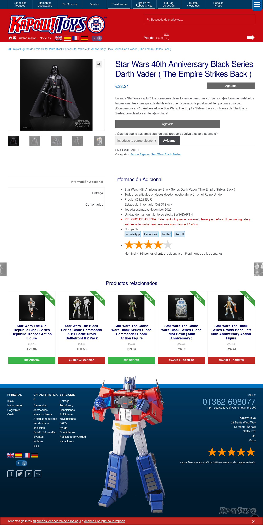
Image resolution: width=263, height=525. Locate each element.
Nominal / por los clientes (145, 253)
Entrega (65, 401)
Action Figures (140, 154)
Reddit (179, 234)
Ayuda (63, 428)
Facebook (150, 234)
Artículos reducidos (45, 419)
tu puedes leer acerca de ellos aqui (57, 521)
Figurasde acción (169, 4)
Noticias (45, 38)
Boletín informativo (45, 432)
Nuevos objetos (43, 414)
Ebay (37, 473)
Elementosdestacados (45, 4)
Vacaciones (67, 441)
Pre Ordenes (69, 4)
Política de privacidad (73, 436)
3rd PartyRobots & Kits (144, 4)
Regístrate (13, 410)
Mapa (252, 440)
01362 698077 (229, 401)
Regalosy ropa (218, 4)
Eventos (39, 436)
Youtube (28, 473)
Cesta (10, 414)
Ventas (94, 4)
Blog (36, 445)
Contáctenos (14, 38)
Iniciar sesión (27, 38)
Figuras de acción (31, 49)
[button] (99, 64)
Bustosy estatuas (193, 4)
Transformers (119, 4)
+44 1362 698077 (218, 407)
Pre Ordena (32, 360)
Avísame (169, 140)
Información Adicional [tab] (87, 181)
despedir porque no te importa (104, 521)
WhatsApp (133, 234)
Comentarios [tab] (94, 204)
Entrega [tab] (97, 193)
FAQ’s (63, 423)
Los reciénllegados (20, 4)
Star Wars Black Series (57, 49)
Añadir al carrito (81, 360)
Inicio (10, 38)
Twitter (166, 234)
